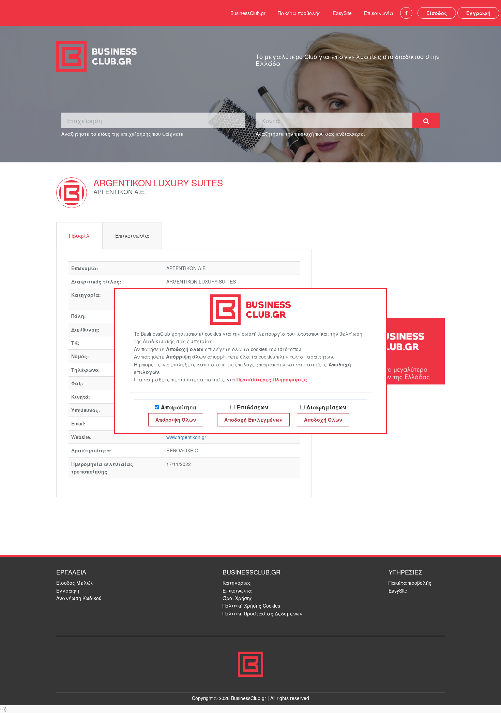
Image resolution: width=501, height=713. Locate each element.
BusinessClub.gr (247, 13)
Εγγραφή (478, 13)
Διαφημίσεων (326, 407)
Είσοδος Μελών (74, 582)
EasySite (342, 13)
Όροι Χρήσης (238, 598)
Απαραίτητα (178, 407)
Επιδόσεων (252, 407)
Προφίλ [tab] (79, 235)
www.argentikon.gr (186, 437)
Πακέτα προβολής (299, 13)
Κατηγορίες (237, 582)
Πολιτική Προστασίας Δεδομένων (262, 613)
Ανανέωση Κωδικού (79, 598)
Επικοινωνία (378, 13)
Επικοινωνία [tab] (132, 235)
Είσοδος (436, 13)
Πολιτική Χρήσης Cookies (251, 605)
